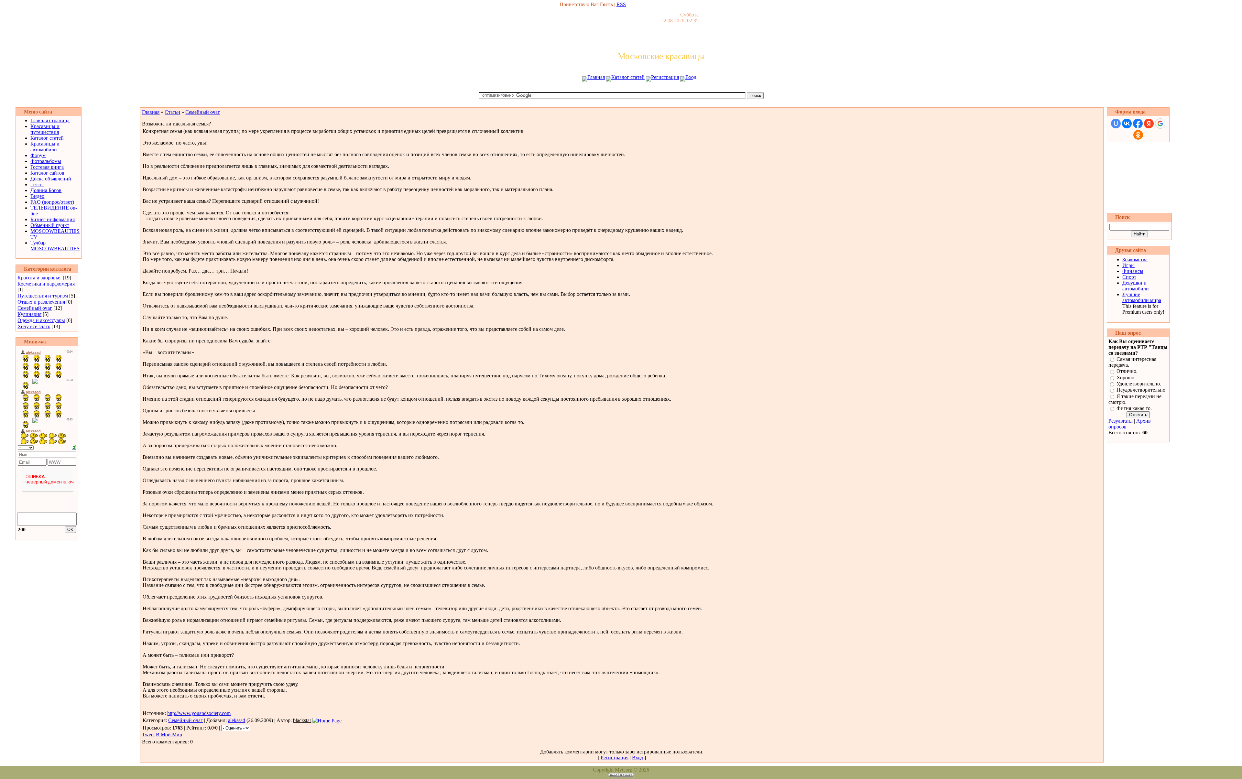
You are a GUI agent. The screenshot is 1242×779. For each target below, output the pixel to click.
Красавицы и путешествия (45, 129)
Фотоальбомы (45, 161)
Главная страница (50, 120)
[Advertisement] (621, 89)
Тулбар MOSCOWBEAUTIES (55, 245)
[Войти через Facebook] (1138, 123)
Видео (37, 196)
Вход (690, 77)
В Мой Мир (169, 734)
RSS (621, 4)
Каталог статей (628, 77)
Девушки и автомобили (1135, 285)
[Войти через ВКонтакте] (1127, 123)
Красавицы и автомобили (45, 146)
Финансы (1132, 271)
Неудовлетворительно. (1142, 390)
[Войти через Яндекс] (1149, 123)
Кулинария (29, 314)
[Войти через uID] (1116, 123)
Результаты (1120, 421)
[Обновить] (74, 446)
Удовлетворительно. (1139, 383)
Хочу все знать (33, 326)
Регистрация (665, 77)
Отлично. (1127, 371)
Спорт (1129, 277)
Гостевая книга (47, 167)
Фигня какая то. (1134, 408)
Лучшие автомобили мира (1141, 297)
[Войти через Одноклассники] (1138, 135)
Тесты (37, 184)
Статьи (172, 112)
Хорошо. (1126, 377)
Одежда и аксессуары (41, 320)
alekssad (236, 720)
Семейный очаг (34, 308)
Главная (596, 77)
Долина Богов (45, 190)
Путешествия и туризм (42, 295)
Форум (38, 155)
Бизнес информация (52, 219)
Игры (1128, 265)
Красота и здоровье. (39, 277)
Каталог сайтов (47, 173)
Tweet (148, 734)
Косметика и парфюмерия (46, 284)
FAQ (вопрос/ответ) (52, 202)
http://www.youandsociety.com (199, 713)
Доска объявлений (50, 178)
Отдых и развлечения (41, 302)
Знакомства (1135, 259)
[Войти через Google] (1160, 123)
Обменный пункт (49, 225)
